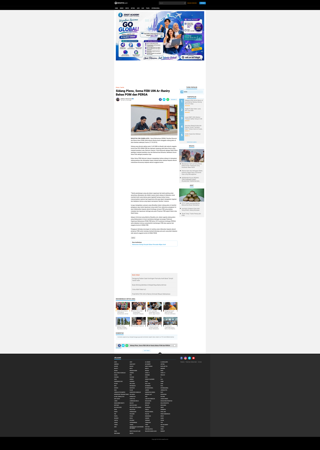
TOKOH (116, 424)
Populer (203, 3)
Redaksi (182, 362)
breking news (133, 370)
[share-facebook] (160, 99)
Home (116, 8)
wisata (131, 433)
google (132, 379)
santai (116, 420)
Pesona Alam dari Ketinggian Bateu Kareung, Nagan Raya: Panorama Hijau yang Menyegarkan (192, 172)
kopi (146, 396)
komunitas (133, 396)
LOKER (115, 401)
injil (162, 385)
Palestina (132, 409)
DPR (131, 375)
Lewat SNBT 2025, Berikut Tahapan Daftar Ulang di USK (193, 118)
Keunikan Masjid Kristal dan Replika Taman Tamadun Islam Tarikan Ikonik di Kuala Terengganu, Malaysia (193, 127)
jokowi (147, 390)
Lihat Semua (147, 350)
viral (115, 431)
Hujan (116, 383)
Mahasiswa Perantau (166, 401)
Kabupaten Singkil (150, 392)
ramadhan (148, 416)
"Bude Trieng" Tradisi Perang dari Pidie (191, 214)
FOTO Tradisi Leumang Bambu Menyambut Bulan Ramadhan (191, 204)
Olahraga (147, 407)
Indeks (122, 8)
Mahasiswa (148, 401)
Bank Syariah (148, 366)
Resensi (116, 418)
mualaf (147, 405)
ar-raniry (148, 364)
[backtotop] (160, 354)
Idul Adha (132, 383)
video (162, 429)
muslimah (163, 405)
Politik (147, 413)
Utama (162, 426)
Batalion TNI (164, 366)
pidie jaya (163, 411)
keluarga (132, 394)
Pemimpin (163, 409)
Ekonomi (147, 375)
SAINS (162, 418)
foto (146, 377)
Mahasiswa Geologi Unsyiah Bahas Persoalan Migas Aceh (149, 244)
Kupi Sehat (117, 398)
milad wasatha (165, 403)
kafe (162, 392)
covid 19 (147, 372)
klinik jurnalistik (119, 396)
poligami (132, 413)
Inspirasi (132, 388)
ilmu (143, 8)
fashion (116, 377)
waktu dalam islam (135, 431)
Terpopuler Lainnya (191, 142)
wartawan (117, 433)
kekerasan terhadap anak (121, 394)
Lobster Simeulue (150, 398)
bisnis (116, 370)
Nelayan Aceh (118, 407)
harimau (132, 381)
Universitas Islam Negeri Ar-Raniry (137, 427)
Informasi (148, 385)
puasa (131, 416)
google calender (149, 379)
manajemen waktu (119, 403)
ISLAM (131, 390)
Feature (132, 377)
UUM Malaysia (149, 429)
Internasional (156, 8)
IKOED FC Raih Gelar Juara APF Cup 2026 (193, 109)
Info (115, 385)
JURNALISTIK (164, 390)
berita (127, 8)
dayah (115, 375)
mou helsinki (133, 405)
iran (115, 390)
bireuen (163, 368)
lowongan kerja (134, 401)
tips (162, 422)
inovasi (116, 388)
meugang (147, 403)
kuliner (163, 396)
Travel (148, 8)
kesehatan (163, 394)
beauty (116, 368)
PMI (115, 413)
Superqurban (133, 422)
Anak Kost (132, 364)
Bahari (116, 366)
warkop (163, 431)
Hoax (146, 381)
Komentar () (174, 99)
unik (115, 426)
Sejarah (132, 420)
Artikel (133, 8)
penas (116, 411)
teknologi (148, 422)
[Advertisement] (160, 72)
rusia (131, 418)
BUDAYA (147, 370)
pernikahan (133, 411)
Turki (146, 424)
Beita (131, 368)
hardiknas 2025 (118, 381)
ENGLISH (163, 375)
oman (162, 407)
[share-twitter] (164, 99)
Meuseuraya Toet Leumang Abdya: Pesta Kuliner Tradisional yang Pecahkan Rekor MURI (192, 165)
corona (132, 372)
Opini (115, 409)
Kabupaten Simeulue (135, 392)
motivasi (116, 405)
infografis (133, 385)
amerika (116, 364)
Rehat (162, 416)
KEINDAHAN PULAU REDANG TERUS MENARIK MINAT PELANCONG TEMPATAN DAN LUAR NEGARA (190, 179)
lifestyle (132, 398)
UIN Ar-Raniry (164, 424)
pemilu (147, 409)
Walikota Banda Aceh (151, 431)
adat (131, 362)
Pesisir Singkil (149, 411)
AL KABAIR (147, 362)
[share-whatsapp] (167, 99)
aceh (138, 8)
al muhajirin (164, 362)
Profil (116, 416)
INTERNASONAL (164, 388)
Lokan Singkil (164, 398)
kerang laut (148, 394)
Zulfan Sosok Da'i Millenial (192, 134)
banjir (131, 366)
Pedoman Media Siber (191, 362)
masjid (132, 403)
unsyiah (147, 426)
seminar (147, 420)
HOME (162, 381)
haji (162, 379)
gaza (115, 379)
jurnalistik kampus (119, 392)
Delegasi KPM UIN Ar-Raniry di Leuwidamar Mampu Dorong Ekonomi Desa (194, 102)
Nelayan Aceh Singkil (135, 407)
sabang (147, 418)
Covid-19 (163, 372)
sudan (116, 422)
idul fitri (147, 383)
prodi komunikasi (165, 413)
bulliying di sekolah (120, 372)
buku (162, 370)
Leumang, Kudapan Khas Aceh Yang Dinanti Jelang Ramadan (191, 209)
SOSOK (162, 420)
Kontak (200, 362)
